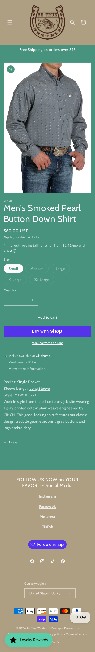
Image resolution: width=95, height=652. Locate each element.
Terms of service (76, 634)
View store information (27, 368)
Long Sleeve (39, 388)
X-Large (18, 280)
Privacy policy (53, 634)
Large (63, 269)
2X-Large (44, 280)
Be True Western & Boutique (45, 628)
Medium (39, 269)
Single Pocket (28, 382)
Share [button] (13, 442)
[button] (9, 22)
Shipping (9, 237)
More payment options (47, 342)
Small (13, 268)
